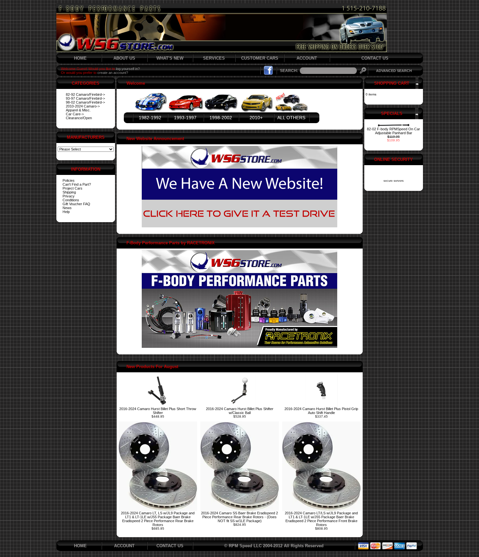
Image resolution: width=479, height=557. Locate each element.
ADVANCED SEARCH (394, 71)
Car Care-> (75, 114)
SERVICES (214, 58)
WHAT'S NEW (169, 58)
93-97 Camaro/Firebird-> (85, 98)
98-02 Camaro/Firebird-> (85, 102)
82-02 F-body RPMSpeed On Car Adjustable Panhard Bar (393, 131)
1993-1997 (185, 117)
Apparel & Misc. (78, 110)
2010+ (256, 117)
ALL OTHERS (291, 117)
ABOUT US (124, 58)
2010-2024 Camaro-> (83, 106)
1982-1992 (150, 117)
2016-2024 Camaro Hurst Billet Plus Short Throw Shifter (157, 411)
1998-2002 (221, 117)
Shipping (69, 192)
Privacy (69, 196)
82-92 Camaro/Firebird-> (85, 94)
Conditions (71, 200)
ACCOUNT (307, 58)
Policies (69, 180)
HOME (80, 58)
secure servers (394, 180)
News (67, 208)
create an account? (112, 73)
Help (66, 212)
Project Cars (72, 188)
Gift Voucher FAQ (76, 204)
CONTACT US (374, 58)
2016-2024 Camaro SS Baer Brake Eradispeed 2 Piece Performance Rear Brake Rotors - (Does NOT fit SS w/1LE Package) (239, 517)
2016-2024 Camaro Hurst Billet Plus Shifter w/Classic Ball (239, 411)
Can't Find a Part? (77, 184)
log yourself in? (128, 69)
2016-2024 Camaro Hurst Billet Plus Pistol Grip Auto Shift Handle (321, 411)
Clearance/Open (79, 118)
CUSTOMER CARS (259, 58)
